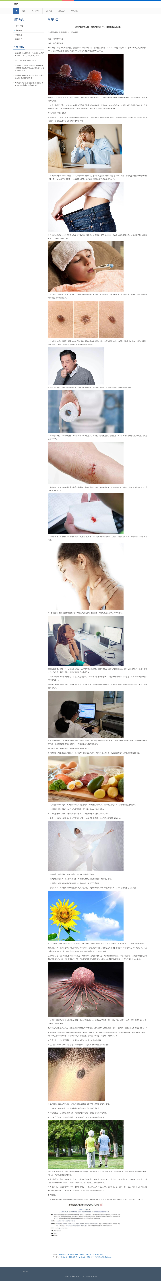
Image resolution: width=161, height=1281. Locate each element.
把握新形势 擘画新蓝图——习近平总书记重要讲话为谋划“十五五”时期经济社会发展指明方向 (29, 67)
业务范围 (49, 11)
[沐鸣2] (16, 3)
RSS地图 (87, 1276)
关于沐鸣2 (35, 11)
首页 (24, 11)
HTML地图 (94, 1276)
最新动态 (61, 11)
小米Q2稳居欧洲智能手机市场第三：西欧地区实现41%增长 (81, 1254)
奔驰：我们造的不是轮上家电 (25, 60)
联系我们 (74, 11)
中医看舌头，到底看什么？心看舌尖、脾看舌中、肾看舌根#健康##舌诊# (85, 1257)
